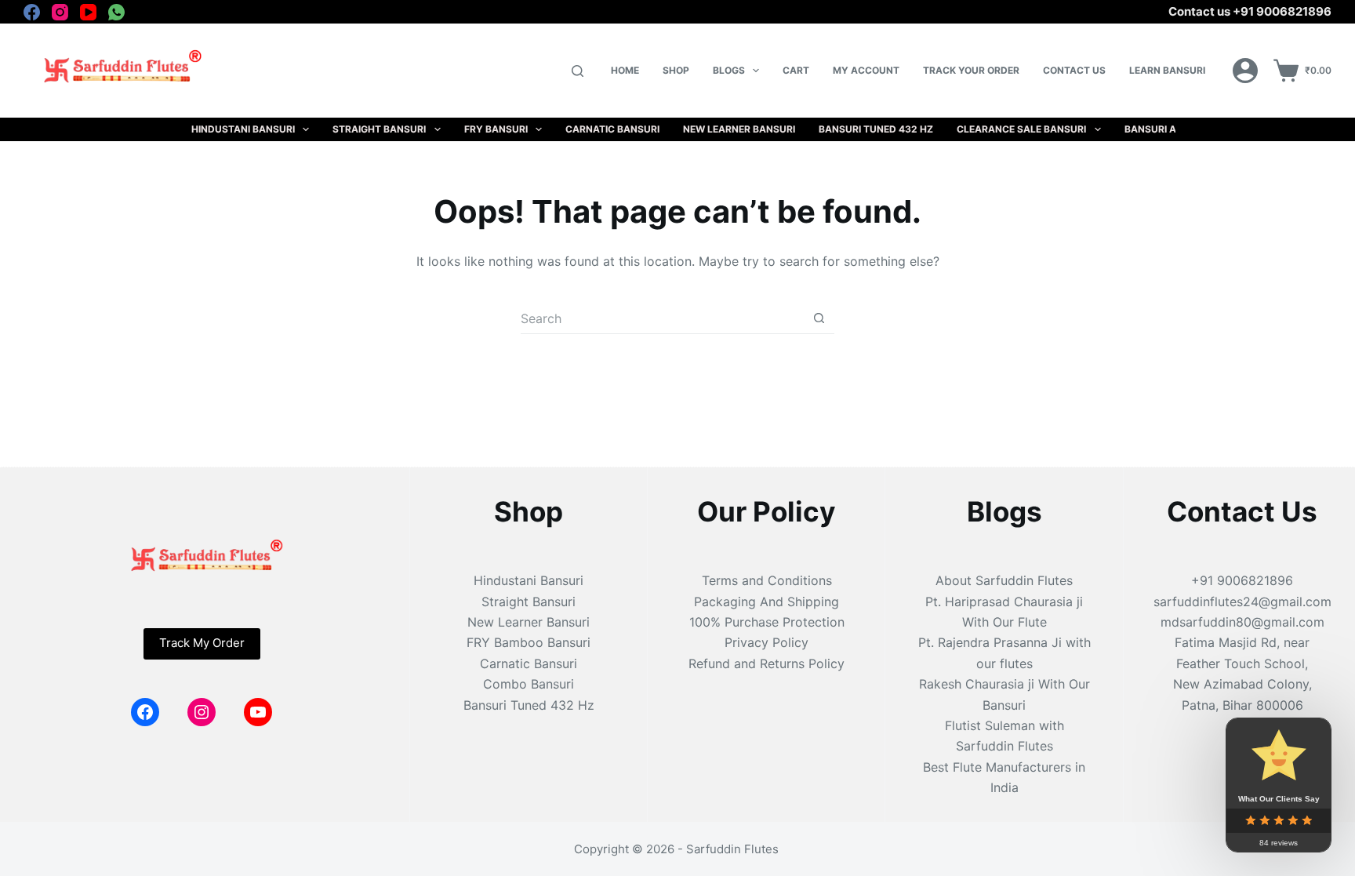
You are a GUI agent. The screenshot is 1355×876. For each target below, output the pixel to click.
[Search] (577, 71)
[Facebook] (32, 12)
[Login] (1245, 70)
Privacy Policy (766, 642)
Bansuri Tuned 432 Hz (876, 129)
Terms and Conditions (767, 580)
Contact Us (1074, 70)
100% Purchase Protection (767, 622)
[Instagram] (60, 12)
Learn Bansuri (1167, 70)
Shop (676, 70)
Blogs (729, 70)
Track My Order (202, 642)
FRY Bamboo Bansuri (528, 642)
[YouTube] (88, 12)
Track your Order (971, 70)
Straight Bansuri (379, 129)
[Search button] (819, 318)
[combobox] (662, 318)
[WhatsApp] (116, 12)
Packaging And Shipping (766, 601)
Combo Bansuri (528, 684)
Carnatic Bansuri (612, 129)
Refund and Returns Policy (766, 663)
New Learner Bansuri (739, 129)
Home (625, 70)
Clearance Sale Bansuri (1021, 129)
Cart (796, 70)
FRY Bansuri (496, 129)
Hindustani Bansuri (243, 129)
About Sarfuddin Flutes (1004, 580)
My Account (866, 70)
